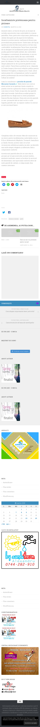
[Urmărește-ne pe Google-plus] (34, 303)
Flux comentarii (8, 492)
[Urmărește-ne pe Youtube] (31, 303)
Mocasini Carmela (13, 219)
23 (26, 518)
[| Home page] (10, 2)
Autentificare (7, 482)
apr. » (8, 524)
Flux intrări (7, 487)
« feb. (3, 524)
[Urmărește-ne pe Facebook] (25, 303)
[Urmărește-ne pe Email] (37, 303)
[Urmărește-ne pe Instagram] (28, 303)
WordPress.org (8, 496)
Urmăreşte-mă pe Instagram (21, 351)
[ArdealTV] (20, 458)
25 (36, 518)
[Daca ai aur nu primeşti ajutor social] (29, 232)
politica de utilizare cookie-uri (31, 719)
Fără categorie (7, 15)
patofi (21, 219)
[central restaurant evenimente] (20, 674)
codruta (6, 27)
